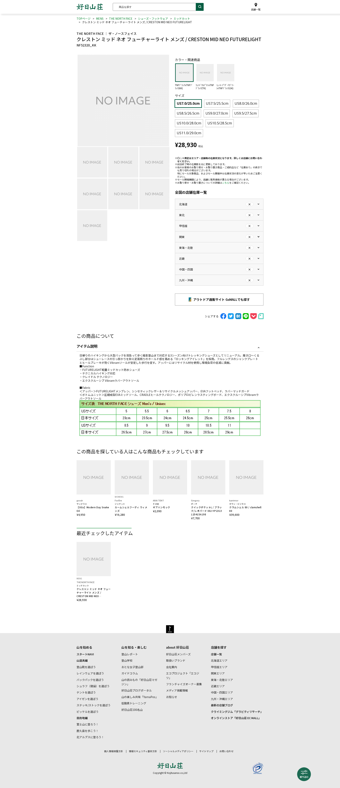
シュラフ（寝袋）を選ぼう (93, 686)
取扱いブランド (175, 660)
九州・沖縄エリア (222, 699)
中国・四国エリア (222, 692)
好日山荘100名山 (132, 710)
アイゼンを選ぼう (87, 699)
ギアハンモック (161, 505)
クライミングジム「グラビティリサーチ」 (237, 712)
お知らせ (171, 697)
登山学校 (126, 660)
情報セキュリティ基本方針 (143, 751)
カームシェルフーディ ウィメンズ (131, 507)
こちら (225, 182)
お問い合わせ (226, 751)
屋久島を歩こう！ (88, 731)
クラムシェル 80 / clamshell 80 (245, 507)
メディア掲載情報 (177, 690)
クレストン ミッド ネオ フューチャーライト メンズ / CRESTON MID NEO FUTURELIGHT (94, 591)
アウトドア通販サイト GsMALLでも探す (221, 299)
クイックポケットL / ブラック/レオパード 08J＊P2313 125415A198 (206, 509)
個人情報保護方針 (113, 751)
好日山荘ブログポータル (136, 690)
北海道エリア (219, 660)
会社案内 (171, 667)
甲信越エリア (219, 667)
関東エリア (218, 673)
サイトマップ (206, 751)
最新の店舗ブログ (222, 705)
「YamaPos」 (139, 697)
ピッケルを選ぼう (88, 712)
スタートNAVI (85, 654)
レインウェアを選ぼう (90, 673)
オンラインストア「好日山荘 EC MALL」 (236, 718)
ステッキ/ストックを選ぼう (94, 705)
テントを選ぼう (86, 692)
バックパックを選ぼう (90, 680)
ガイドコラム (129, 673)
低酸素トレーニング (133, 703)
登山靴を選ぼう (86, 667)
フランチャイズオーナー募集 (184, 684)
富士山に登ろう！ (88, 724)
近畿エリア (218, 686)
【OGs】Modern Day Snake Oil (93, 507)
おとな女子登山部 (132, 667)
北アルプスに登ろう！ (90, 737)
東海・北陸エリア (222, 680)
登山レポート (129, 654)
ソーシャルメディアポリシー (178, 751)
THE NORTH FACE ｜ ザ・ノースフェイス (107, 33)
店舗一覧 (216, 654)
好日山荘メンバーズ (178, 654)
